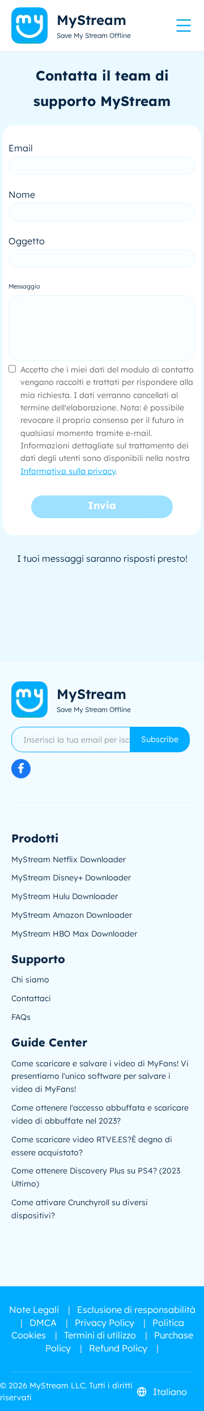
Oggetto (26, 241)
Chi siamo (30, 979)
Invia (102, 505)
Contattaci (31, 998)
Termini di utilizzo (100, 1335)
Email (20, 148)
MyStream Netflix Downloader (68, 859)
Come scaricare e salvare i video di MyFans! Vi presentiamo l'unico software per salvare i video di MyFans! (100, 1076)
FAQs (21, 1017)
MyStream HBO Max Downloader (74, 934)
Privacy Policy (104, 1322)
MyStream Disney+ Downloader (71, 877)
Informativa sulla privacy (68, 471)
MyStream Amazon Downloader (71, 915)
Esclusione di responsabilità (136, 1309)
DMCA (43, 1322)
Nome (21, 194)
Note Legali (34, 1309)
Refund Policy (118, 1348)
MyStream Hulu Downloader (64, 896)
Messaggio (24, 286)
